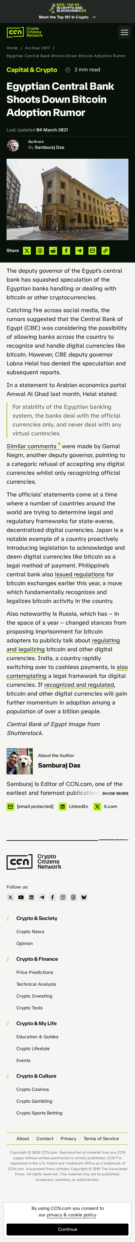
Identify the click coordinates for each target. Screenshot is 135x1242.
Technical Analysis (36, 984)
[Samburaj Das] (20, 761)
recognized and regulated (79, 684)
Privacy (68, 1138)
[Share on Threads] (40, 251)
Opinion (24, 943)
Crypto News (30, 931)
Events (23, 1060)
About (22, 1138)
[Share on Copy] (105, 251)
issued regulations (80, 574)
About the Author (56, 755)
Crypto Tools (29, 1008)
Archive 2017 (37, 48)
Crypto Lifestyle (33, 1048)
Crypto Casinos (32, 1089)
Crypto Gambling (34, 1101)
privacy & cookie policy (71, 1215)
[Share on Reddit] (53, 251)
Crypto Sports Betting (39, 1113)
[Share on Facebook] (66, 251)
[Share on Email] (92, 251)
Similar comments (31, 446)
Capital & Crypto (32, 70)
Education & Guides (37, 1037)
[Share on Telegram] (79, 251)
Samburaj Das (49, 147)
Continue (67, 1229)
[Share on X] (27, 251)
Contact (44, 1138)
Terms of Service (101, 1138)
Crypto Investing (34, 996)
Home (12, 48)
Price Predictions (34, 972)
